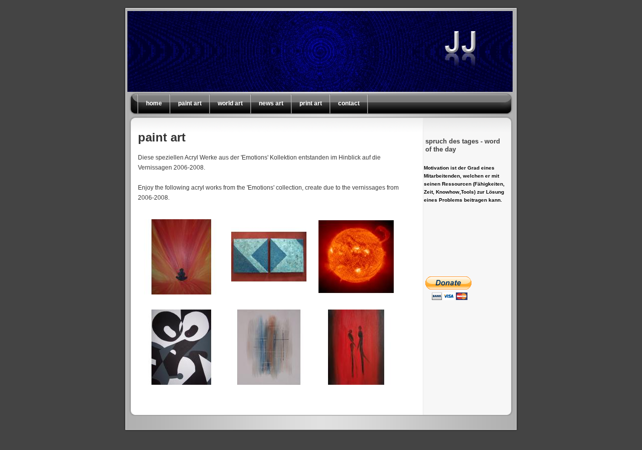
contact (349, 103)
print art (310, 103)
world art (230, 103)
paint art (190, 103)
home (154, 103)
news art (271, 103)
